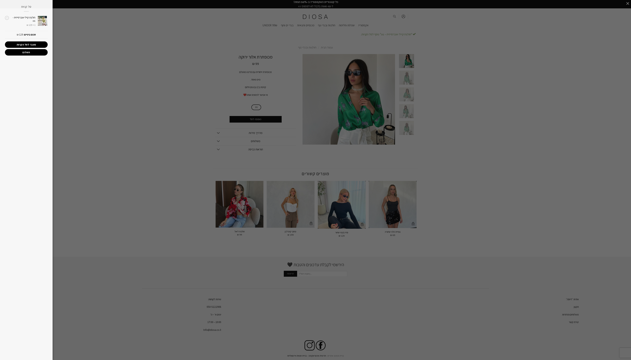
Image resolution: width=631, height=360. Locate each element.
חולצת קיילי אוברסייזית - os (24, 19)
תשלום (26, 52)
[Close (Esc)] (627, 3)
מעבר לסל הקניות (26, 44)
